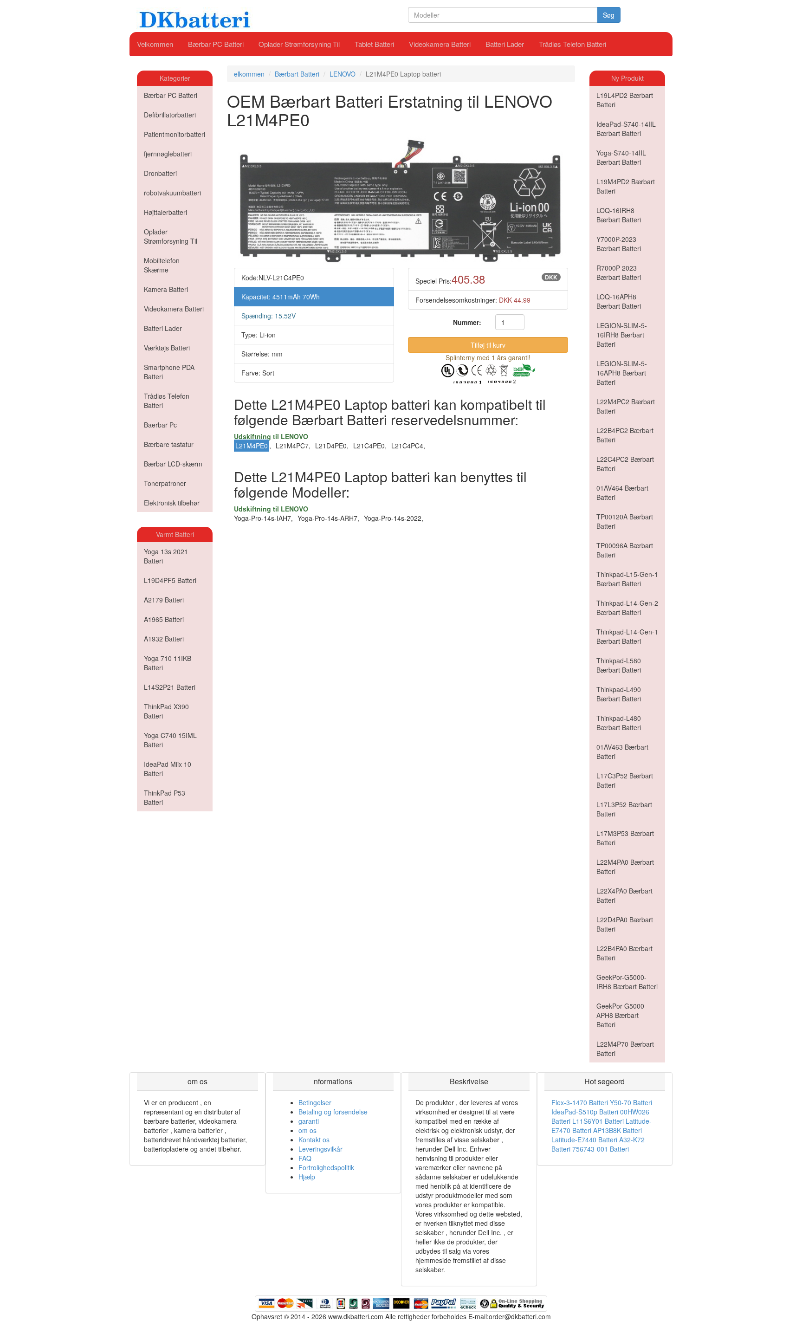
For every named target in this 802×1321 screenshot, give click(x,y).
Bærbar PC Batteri (216, 44)
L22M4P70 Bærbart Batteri (625, 1048)
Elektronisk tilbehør (172, 502)
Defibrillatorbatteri (170, 114)
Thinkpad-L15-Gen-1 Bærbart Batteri (627, 579)
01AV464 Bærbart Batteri (622, 492)
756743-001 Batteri (600, 1148)
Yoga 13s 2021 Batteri (166, 556)
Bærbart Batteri (297, 73)
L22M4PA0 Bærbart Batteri (625, 866)
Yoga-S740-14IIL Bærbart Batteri (621, 157)
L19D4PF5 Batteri (170, 580)
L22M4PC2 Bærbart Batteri (625, 406)
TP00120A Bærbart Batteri (624, 521)
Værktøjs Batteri (167, 347)
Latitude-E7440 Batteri (584, 1139)
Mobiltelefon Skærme (162, 265)
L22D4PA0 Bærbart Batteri (624, 924)
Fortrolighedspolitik (326, 1167)
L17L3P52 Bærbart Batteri (624, 809)
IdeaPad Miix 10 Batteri (167, 768)
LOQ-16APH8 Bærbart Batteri (618, 301)
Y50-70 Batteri (631, 1102)
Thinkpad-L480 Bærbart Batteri (618, 722)
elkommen (249, 73)
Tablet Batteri (374, 44)
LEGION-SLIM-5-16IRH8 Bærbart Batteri (621, 335)
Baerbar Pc (160, 424)
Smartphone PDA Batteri (169, 372)
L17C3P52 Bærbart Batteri (624, 780)
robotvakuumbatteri (172, 192)
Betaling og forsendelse (333, 1111)
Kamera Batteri (166, 289)
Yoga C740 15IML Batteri (170, 740)
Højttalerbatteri (165, 212)
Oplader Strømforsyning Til (299, 44)
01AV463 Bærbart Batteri (622, 751)
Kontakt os (314, 1139)
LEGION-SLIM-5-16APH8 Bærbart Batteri (621, 373)
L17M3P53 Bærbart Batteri (625, 838)
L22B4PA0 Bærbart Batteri (624, 953)
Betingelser (314, 1102)
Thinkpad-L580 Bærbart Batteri (618, 665)
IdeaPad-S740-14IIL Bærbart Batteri (626, 128)
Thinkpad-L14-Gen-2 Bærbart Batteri (627, 607)
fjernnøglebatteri (168, 153)
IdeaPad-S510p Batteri (584, 1111)
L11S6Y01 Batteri (598, 1121)
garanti (308, 1121)
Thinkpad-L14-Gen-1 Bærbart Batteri (627, 636)
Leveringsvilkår (320, 1148)
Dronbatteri (160, 173)
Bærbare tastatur (169, 444)
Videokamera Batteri (440, 44)
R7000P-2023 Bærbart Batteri (618, 272)
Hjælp (306, 1176)
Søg (608, 14)
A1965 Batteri (164, 619)
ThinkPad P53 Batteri (164, 797)
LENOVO (343, 73)
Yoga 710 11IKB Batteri (167, 663)
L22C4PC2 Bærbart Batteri (625, 463)
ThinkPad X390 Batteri (166, 711)
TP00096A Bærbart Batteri (624, 550)
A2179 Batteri (164, 599)
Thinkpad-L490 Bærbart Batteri (618, 694)
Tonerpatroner (165, 483)
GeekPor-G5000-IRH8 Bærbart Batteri (627, 981)
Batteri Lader (504, 44)
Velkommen (155, 44)
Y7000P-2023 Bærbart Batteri (618, 243)
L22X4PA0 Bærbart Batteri (624, 895)
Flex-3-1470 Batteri (579, 1102)
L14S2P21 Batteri (169, 687)
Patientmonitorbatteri (174, 134)
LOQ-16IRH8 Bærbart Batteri (618, 215)
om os (307, 1130)
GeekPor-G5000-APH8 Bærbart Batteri (621, 1015)
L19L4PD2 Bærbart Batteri (624, 100)
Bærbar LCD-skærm (173, 463)
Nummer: (467, 322)
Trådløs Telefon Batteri (572, 44)
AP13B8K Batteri (617, 1130)
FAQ (304, 1158)
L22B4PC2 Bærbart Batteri (624, 435)
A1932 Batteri (164, 638)
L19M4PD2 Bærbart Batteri (625, 186)
